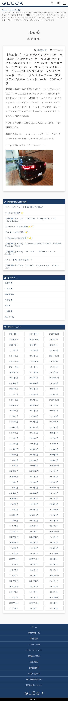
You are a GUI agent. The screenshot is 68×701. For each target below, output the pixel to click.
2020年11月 (14, 449)
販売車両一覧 (34, 632)
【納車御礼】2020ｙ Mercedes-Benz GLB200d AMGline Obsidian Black (34, 244)
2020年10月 (34, 449)
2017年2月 (14, 531)
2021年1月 (34, 443)
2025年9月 (54, 339)
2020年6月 (54, 454)
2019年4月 (34, 482)
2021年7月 (34, 432)
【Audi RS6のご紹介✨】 (17, 232)
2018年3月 (54, 504)
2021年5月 (14, 438)
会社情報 (34, 661)
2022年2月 (13, 421)
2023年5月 (13, 394)
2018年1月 (34, 509)
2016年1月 (34, 553)
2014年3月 (54, 592)
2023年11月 (14, 383)
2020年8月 (13, 454)
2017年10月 (34, 515)
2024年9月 (54, 361)
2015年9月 (54, 559)
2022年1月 (34, 421)
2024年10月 (34, 361)
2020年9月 (54, 449)
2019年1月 (34, 487)
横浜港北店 (42, 50)
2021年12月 (54, 421)
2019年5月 (13, 482)
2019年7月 (34, 476)
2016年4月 (34, 548)
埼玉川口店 (9, 316)
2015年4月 (34, 570)
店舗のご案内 (34, 656)
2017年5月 (14, 526)
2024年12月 (54, 355)
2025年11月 (14, 339)
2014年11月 (14, 581)
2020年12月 (54, 443)
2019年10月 (34, 471)
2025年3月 (54, 350)
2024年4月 (34, 372)
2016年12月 (54, 531)
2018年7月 (34, 498)
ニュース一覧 (14, 9)
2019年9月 (54, 471)
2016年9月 (54, 537)
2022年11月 (14, 405)
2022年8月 (13, 410)
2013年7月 (34, 608)
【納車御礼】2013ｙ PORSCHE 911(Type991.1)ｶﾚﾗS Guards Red (30, 219)
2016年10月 (34, 537)
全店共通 (8, 283)
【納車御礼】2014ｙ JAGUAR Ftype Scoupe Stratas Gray (32, 266)
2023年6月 (54, 388)
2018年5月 (13, 504)
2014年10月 (34, 581)
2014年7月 (34, 586)
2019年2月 (13, 487)
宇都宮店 (8, 311)
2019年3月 (54, 482)
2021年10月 (34, 427)
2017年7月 (34, 520)
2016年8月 (13, 542)
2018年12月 (54, 487)
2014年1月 (34, 597)
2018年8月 (13, 498)
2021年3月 (54, 438)
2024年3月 (54, 372)
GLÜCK (12, 3)
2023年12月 (54, 377)
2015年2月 (14, 575)
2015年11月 (14, 559)
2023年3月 (54, 394)
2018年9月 (54, 493)
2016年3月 (54, 548)
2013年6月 (54, 608)
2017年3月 (54, 526)
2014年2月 (13, 597)
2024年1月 (34, 377)
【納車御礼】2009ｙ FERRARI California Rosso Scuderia (30, 252)
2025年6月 (54, 345)
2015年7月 (34, 564)
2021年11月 (14, 427)
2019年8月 (13, 476)
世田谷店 (8, 288)
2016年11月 (14, 537)
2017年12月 (54, 509)
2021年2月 (14, 443)
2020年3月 (54, 460)
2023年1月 (34, 399)
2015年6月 (54, 564)
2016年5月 (13, 548)
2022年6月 (54, 410)
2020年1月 (34, 465)
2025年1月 (34, 355)
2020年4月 (34, 460)
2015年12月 (54, 553)
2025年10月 (34, 339)
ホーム (4, 9)
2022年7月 (34, 410)
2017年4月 (34, 526)
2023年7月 (34, 388)
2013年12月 (54, 597)
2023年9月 (54, 383)
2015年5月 (14, 570)
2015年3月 (54, 570)
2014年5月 (13, 592)
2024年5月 (13, 372)
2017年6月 (54, 520)
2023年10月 (34, 383)
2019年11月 (14, 471)
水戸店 (7, 305)
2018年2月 (13, 509)
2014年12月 (54, 575)
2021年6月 (54, 432)
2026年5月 (13, 334)
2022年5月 (13, 416)
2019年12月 (54, 465)
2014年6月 (54, 586)
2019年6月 (54, 476)
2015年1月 (34, 575)
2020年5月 (14, 460)
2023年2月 (13, 399)
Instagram (58, 3)
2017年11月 (14, 515)
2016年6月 (54, 542)
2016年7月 (34, 542)
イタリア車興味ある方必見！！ (18, 259)
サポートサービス (34, 650)
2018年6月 (54, 498)
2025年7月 (34, 345)
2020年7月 (34, 454)
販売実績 (34, 638)
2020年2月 (14, 465)
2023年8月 (13, 388)
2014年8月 (13, 586)
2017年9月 (54, 515)
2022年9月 (54, 405)
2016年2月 (13, 553)
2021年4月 (34, 438)
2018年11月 (14, 493)
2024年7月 (34, 366)
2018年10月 (34, 493)
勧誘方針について (34, 685)
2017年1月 (34, 531)
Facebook (52, 3)
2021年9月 (54, 427)
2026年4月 (34, 334)
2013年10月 (34, 603)
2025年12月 (54, 334)
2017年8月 (13, 520)
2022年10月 (34, 405)
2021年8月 (13, 432)
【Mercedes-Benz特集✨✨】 (19, 237)
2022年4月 (34, 416)
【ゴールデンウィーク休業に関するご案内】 (24, 207)
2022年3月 (54, 416)
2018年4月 (34, 504)
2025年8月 (13, 345)
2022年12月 (54, 399)
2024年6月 (54, 366)
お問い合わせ (34, 673)
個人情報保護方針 (34, 679)
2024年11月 (14, 361)
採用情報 (33, 667)
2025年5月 (13, 350)
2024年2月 (13, 377)
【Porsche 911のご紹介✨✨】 (20, 226)
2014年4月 (34, 592)
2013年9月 (54, 603)
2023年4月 (34, 394)
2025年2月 (13, 355)
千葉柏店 (8, 300)
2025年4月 (34, 350)
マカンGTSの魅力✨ (14, 212)
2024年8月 (13, 366)
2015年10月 (34, 559)
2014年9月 (54, 581)
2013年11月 (14, 603)
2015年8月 (13, 564)
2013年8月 (13, 608)
